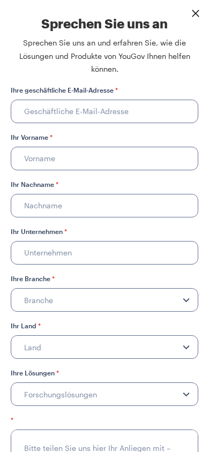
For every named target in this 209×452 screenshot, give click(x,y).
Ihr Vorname (32, 137)
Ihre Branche (33, 278)
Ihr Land (26, 325)
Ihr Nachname (34, 184)
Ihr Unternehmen (39, 231)
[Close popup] (195, 13)
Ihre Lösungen (35, 372)
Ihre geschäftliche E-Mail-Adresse (64, 90)
